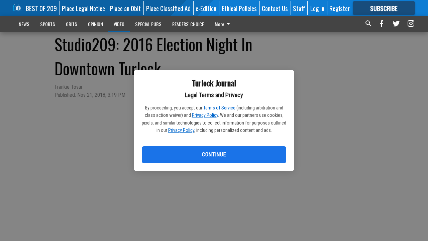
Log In (317, 8)
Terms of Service (219, 107)
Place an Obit (125, 8)
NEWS (24, 23)
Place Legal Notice (83, 8)
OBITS (71, 23)
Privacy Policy (205, 115)
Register (339, 8)
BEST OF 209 (41, 8)
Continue (214, 154)
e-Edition (206, 8)
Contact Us (275, 8)
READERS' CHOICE (188, 23)
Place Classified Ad (168, 8)
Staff (299, 8)
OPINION (95, 23)
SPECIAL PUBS (148, 23)
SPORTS (47, 23)
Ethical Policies (239, 8)
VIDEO (119, 23)
